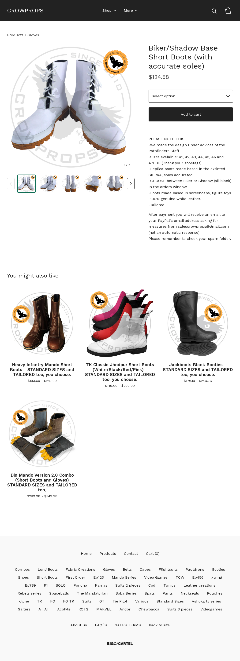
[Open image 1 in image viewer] (71, 107)
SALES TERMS (128, 625)
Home (86, 553)
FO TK (68, 601)
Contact (131, 553)
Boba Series (126, 593)
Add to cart (191, 114)
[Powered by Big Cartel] (120, 643)
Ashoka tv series (206, 601)
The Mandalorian (92, 593)
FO (52, 601)
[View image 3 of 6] (71, 184)
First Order (75, 577)
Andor (125, 609)
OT (102, 601)
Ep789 (30, 585)
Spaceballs (59, 593)
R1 (46, 585)
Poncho (80, 585)
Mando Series (124, 577)
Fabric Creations (80, 569)
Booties (218, 569)
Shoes (23, 577)
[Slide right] (131, 183)
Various (142, 601)
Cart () (152, 553)
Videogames (211, 609)
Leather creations (199, 585)
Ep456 (197, 577)
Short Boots (47, 577)
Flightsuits (168, 569)
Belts (127, 569)
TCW (180, 577)
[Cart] (228, 10)
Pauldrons (195, 569)
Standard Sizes (170, 601)
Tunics (169, 585)
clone (24, 601)
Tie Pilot (119, 601)
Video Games (156, 577)
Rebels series (29, 593)
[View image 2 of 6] (48, 184)
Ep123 (98, 577)
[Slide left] (11, 183)
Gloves (33, 35)
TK (39, 601)
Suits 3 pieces (179, 609)
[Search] (214, 10)
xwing (216, 577)
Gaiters (24, 609)
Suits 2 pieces (127, 585)
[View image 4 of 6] (93, 184)
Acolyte (64, 609)
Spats (150, 593)
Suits (86, 601)
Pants (168, 593)
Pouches (214, 593)
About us (78, 625)
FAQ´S (101, 625)
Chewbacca (149, 609)
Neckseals (190, 593)
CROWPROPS (25, 10)
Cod (151, 585)
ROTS (83, 609)
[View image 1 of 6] (26, 184)
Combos (22, 569)
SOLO (61, 585)
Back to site (159, 625)
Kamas (101, 585)
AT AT (43, 609)
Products (15, 35)
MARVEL (104, 609)
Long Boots (48, 569)
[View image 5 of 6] (115, 184)
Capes (145, 569)
